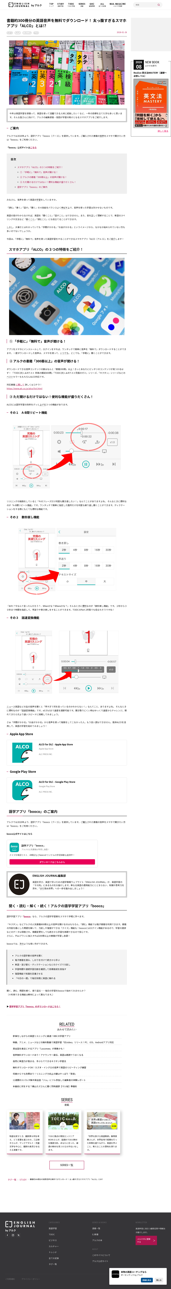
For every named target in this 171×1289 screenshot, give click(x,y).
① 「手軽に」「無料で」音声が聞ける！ (39, 172)
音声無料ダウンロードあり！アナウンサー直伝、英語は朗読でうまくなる (48, 1054)
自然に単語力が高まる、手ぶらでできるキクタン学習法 (39, 1061)
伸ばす (64, 207)
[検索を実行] (159, 5)
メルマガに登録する (143, 1240)
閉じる (159, 1280)
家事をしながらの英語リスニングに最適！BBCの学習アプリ (42, 1036)
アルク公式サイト (100, 1261)
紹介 (113, 238)
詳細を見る (147, 1280)
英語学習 (53, 1228)
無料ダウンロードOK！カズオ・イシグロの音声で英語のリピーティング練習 (49, 1067)
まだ (42, 888)
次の (22, 943)
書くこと (30, 219)
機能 (29, 505)
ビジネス (53, 1240)
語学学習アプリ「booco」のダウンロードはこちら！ (35, 1006)
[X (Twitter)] (19, 1235)
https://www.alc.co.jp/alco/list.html (24, 388)
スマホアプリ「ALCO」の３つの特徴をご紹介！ (40, 167)
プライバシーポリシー (30, 1279)
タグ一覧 (12, 1179)
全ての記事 (54, 1258)
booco (27, 916)
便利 (84, 606)
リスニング (27, 33)
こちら (33, 147)
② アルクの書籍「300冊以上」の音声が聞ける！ (43, 177)
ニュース (11, 706)
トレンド (53, 1252)
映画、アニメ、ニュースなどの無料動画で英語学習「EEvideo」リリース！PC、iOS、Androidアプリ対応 (63, 1042)
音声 (102, 135)
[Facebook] (7, 1235)
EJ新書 (95, 1234)
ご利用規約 (10, 1279)
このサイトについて (101, 1255)
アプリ (17, 33)
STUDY (9, 33)
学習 (38, 199)
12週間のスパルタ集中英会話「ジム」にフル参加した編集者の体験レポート (49, 1080)
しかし (10, 227)
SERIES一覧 (66, 1165)
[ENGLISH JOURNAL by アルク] (19, 5)
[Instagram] (13, 1235)
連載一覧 (96, 1228)
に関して (20, 384)
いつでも (64, 353)
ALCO (36, 33)
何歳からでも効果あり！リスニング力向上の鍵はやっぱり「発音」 (45, 1073)
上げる (43, 404)
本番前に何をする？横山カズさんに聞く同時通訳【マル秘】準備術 (45, 1086)
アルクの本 (97, 1240)
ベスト (10, 376)
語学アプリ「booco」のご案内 (32, 187)
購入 (85, 822)
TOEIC (52, 1234)
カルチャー (54, 1246)
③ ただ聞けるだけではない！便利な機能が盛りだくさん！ (48, 182)
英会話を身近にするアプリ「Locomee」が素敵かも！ (39, 1048)
